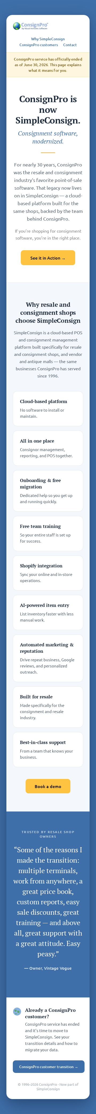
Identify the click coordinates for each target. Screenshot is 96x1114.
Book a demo (48, 786)
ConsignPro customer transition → (48, 1066)
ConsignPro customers (38, 45)
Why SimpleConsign (48, 39)
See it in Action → (48, 258)
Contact (70, 45)
